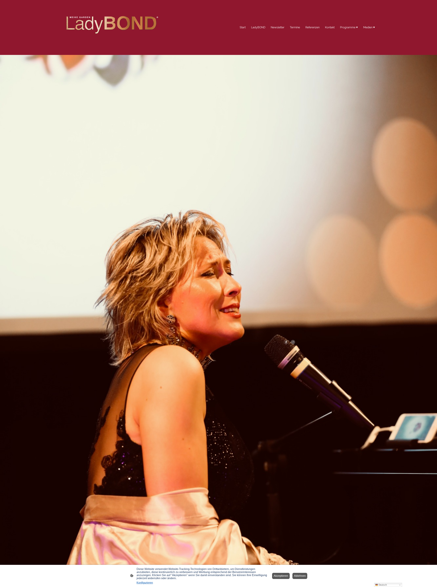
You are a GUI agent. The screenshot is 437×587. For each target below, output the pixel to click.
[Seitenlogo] (111, 27)
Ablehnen (300, 575)
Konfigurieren (145, 582)
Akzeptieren (281, 575)
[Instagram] (293, 342)
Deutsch (382, 585)
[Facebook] (286, 342)
